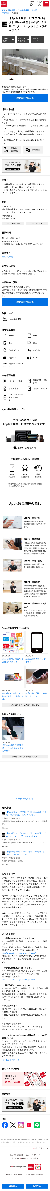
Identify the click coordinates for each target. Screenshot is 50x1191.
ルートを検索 (37, 223)
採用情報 (25, 1158)
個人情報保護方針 (16, 1155)
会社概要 (15, 1158)
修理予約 (37, 1186)
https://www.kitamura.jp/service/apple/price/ (19, 953)
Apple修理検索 (23, 10)
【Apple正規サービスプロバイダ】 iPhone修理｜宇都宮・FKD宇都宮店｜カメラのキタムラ (26, 813)
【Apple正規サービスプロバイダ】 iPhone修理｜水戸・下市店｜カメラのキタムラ (27, 853)
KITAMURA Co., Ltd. (20, 1174)
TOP (3, 10)
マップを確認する (13, 223)
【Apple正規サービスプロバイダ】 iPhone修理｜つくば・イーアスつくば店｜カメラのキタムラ (26, 834)
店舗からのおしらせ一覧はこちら (25, 757)
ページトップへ (41, 1148)
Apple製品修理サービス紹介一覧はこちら (25, 705)
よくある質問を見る (10, 1060)
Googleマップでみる (25, 799)
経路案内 (13, 1186)
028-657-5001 (7, 257)
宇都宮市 (5, 13)
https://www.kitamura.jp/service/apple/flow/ (18, 979)
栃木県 (34, 10)
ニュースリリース (33, 1155)
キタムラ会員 (39, 2)
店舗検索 (32, 1)
